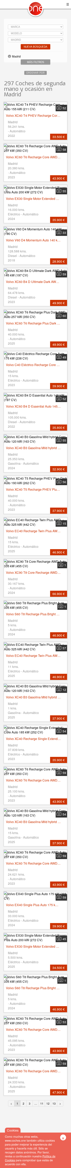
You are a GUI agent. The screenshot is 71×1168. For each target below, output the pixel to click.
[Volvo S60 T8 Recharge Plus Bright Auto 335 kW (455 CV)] (35, 605)
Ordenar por (35, 72)
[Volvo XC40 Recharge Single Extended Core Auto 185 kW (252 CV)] (35, 729)
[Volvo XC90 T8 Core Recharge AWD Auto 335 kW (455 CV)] (35, 563)
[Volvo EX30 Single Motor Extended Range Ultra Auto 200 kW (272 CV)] (35, 189)
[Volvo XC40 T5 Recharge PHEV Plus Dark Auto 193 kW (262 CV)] (35, 480)
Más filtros (35, 62)
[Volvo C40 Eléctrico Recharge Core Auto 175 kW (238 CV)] (35, 356)
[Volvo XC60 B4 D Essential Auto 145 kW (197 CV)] (35, 397)
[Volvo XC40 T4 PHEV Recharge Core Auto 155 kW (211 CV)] (35, 106)
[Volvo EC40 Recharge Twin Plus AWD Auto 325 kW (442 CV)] (35, 522)
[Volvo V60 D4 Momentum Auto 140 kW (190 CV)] (35, 231)
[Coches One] (35, 10)
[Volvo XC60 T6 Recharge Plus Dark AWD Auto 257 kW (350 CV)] (35, 314)
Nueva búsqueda (35, 46)
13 (54, 1103)
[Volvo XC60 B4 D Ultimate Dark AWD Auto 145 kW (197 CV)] (35, 272)
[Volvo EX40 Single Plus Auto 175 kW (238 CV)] (35, 896)
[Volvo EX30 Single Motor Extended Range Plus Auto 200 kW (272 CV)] (35, 937)
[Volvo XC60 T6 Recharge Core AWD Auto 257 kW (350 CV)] (35, 148)
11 (41, 1103)
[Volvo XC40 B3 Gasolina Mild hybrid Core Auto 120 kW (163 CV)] (35, 439)
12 (48, 1103)
